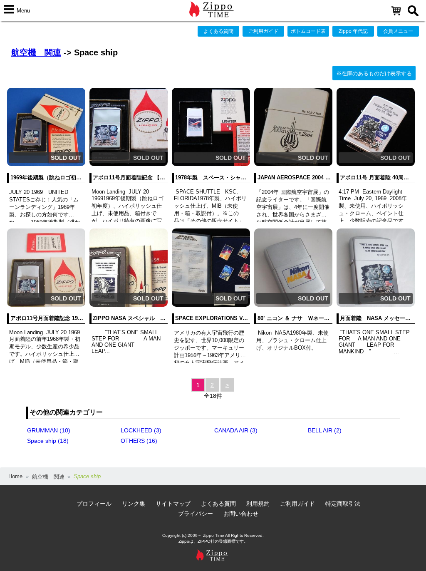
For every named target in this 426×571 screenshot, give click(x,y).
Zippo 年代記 (353, 31)
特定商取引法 (342, 503)
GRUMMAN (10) (48, 430)
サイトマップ (173, 503)
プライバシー (195, 513)
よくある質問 (218, 31)
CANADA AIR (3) (236, 430)
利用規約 (258, 503)
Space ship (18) (48, 440)
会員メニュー (398, 31)
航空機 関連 (36, 52)
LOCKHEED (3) (141, 430)
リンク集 (133, 503)
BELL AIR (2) (325, 430)
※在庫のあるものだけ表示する (374, 73)
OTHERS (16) (139, 440)
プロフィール (94, 503)
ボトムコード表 (308, 31)
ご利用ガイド (263, 31)
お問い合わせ (240, 513)
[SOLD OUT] (46, 164)
